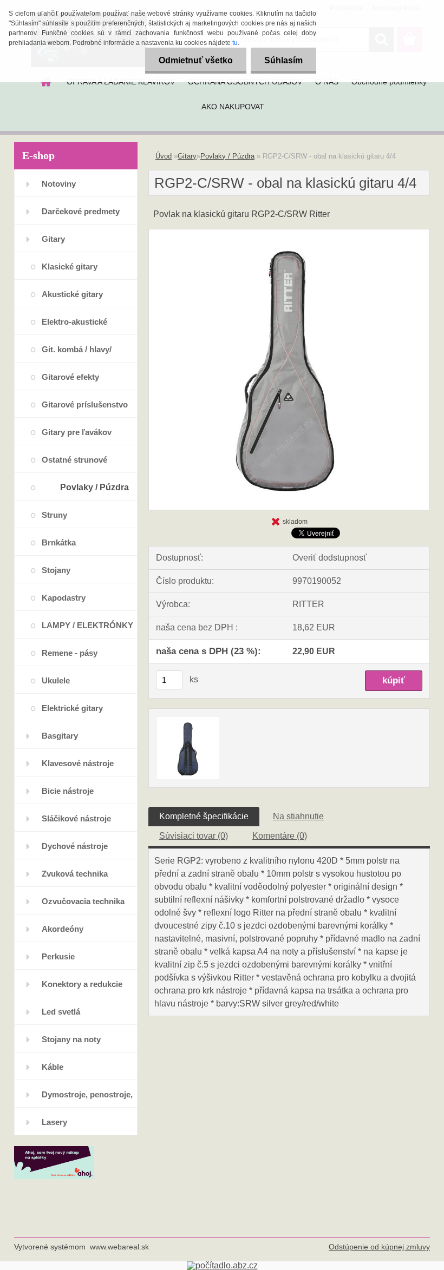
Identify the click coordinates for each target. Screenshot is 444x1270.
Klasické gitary (69, 266)
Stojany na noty (71, 1039)
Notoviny (59, 183)
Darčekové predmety (81, 211)
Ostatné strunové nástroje (74, 464)
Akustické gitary (72, 294)
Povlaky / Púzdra (94, 487)
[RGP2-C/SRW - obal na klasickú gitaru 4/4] (289, 233)
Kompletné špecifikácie (204, 816)
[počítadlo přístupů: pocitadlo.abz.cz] (222, 1265)
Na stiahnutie (298, 816)
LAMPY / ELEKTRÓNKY (87, 625)
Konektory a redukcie (82, 984)
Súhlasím (283, 60)
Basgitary (60, 735)
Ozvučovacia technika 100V (83, 905)
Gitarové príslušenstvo (85, 404)
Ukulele (56, 680)
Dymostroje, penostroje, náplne (87, 1099)
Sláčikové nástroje (76, 818)
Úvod (163, 156)
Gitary (53, 239)
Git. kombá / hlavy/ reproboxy (77, 354)
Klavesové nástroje (78, 763)
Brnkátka (59, 542)
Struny (54, 514)
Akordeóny (62, 928)
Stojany (56, 570)
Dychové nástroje (75, 846)
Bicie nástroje (68, 790)
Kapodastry (64, 597)
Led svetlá (61, 1011)
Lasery (54, 1122)
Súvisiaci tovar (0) (193, 835)
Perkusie (58, 956)
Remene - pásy (69, 652)
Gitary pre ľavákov (77, 432)
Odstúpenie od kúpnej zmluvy (379, 1246)
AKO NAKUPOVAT (232, 106)
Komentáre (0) (279, 835)
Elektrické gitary (72, 708)
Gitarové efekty (70, 376)
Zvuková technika (75, 873)
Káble (52, 1066)
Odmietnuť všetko (196, 60)
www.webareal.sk (119, 1246)
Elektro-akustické (74, 321)
